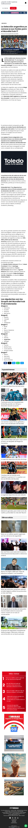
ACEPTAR (13, 8)
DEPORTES (4, 23)
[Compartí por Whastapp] (18, 363)
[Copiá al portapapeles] (22, 363)
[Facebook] (10, 818)
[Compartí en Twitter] (9, 363)
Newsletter (14, 821)
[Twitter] (12, 818)
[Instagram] (15, 818)
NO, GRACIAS (5, 8)
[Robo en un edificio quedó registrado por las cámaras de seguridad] (14, 526)
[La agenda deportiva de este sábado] (14, 487)
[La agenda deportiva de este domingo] (14, 451)
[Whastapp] (18, 818)
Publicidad (14, 820)
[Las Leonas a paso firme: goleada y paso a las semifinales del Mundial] (14, 414)
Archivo (15, 825)
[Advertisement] (14, 112)
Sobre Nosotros (14, 822)
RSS (12, 825)
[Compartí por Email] (14, 363)
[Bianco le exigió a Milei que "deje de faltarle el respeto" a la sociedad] (14, 564)
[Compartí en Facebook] (5, 363)
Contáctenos (14, 819)
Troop (18, 826)
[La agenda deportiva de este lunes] (14, 378)
